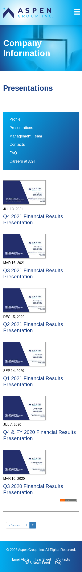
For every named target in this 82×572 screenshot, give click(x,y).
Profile (14, 119)
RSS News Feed (37, 563)
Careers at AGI (22, 161)
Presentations (21, 128)
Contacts (17, 144)
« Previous (14, 525)
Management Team (25, 136)
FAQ (13, 153)
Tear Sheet (43, 559)
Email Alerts (21, 559)
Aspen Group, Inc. (31, 550)
